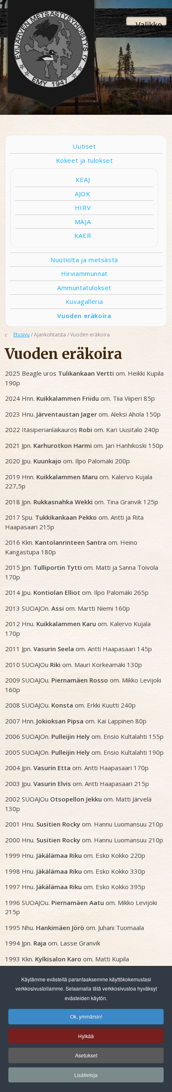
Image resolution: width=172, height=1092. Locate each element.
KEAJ (83, 179)
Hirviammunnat (84, 273)
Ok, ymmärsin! (86, 1016)
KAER (82, 235)
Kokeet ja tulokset (84, 160)
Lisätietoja (86, 1074)
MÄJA (83, 221)
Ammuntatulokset (84, 287)
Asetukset (86, 1055)
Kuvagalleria (84, 301)
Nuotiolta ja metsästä (84, 259)
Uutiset (84, 146)
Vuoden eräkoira (84, 315)
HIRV (83, 207)
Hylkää (86, 1035)
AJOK (82, 194)
